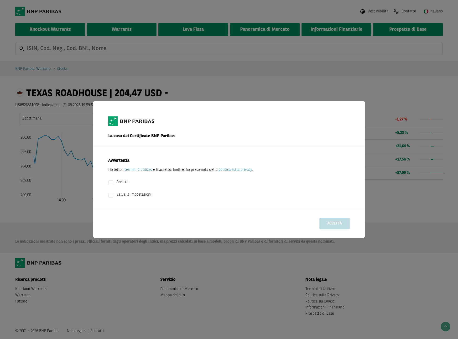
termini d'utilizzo (138, 170)
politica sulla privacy (235, 170)
